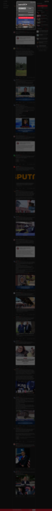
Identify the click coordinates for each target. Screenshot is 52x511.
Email (22, 8)
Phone (30, 8)
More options (26, 26)
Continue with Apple (26, 24)
